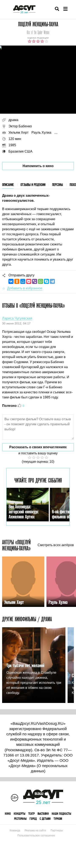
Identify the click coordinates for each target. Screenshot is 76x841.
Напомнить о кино (38, 166)
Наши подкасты (61, 813)
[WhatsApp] (40, 281)
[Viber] (34, 281)
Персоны (57, 185)
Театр (31, 813)
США (28, 151)
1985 (12, 145)
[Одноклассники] (16, 281)
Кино (8, 813)
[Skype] (46, 281)
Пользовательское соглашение (36, 835)
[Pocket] (28, 281)
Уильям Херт (18, 132)
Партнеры (56, 830)
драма (13, 120)
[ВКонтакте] (11, 281)
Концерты (19, 813)
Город (33, 818)
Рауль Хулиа (41, 132)
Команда (15, 830)
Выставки (43, 813)
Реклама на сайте (35, 830)
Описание (8, 185)
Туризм (58, 818)
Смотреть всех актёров (56, 545)
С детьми (45, 818)
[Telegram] (52, 281)
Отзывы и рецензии (32, 185)
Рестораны (20, 818)
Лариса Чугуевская (17, 318)
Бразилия (16, 151)
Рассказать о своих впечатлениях (38, 447)
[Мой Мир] (22, 281)
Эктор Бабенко (20, 126)
